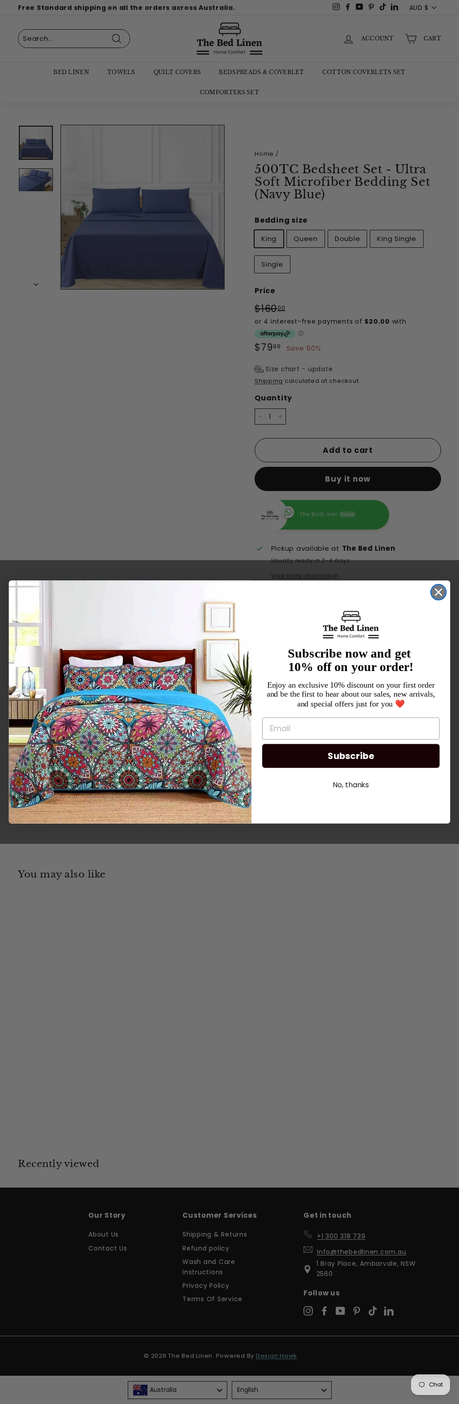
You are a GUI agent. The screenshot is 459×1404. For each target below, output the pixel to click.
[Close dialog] (438, 592)
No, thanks (351, 785)
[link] (351, 624)
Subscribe (351, 756)
